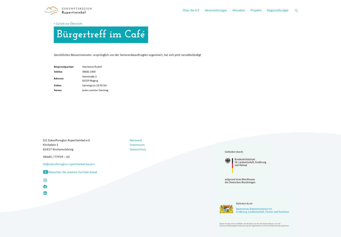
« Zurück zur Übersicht (68, 23)
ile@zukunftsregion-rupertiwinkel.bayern (69, 164)
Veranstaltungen (216, 10)
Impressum (137, 144)
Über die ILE (191, 10)
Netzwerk (136, 140)
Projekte (256, 10)
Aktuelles (238, 10)
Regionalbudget (277, 10)
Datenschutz (138, 149)
